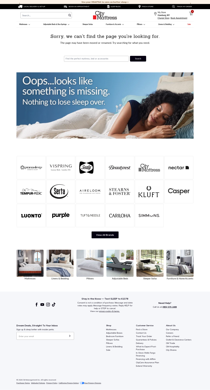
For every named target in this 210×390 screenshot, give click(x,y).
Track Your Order (144, 336)
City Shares (171, 350)
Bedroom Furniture (114, 336)
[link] (31, 6)
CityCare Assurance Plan (147, 362)
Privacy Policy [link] (51, 383)
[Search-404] (105, 105)
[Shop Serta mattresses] (60, 191)
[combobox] (46, 15)
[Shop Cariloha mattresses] (119, 215)
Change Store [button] (163, 18)
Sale (108, 350)
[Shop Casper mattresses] (178, 191)
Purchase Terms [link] (23, 383)
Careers (169, 333)
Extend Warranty (144, 366)
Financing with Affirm (146, 359)
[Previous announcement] (19, 3)
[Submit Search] (69, 15)
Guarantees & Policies (146, 339)
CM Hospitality (172, 346)
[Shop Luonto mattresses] (31, 215)
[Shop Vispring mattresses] (60, 167)
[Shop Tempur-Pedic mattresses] (31, 191)
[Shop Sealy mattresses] (90, 167)
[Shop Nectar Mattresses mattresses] (178, 167)
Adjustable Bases (114, 333)
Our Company (172, 329)
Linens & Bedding (114, 346)
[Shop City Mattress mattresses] (149, 167)
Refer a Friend (172, 336)
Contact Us (141, 333)
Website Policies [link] (38, 383)
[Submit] (70, 336)
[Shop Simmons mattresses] (149, 215)
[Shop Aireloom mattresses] (90, 191)
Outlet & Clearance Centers (178, 339)
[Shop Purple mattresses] (60, 215)
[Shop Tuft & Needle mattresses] (90, 215)
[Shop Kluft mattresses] (149, 191)
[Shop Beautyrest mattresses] (119, 167)
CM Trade (170, 343)
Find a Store (141, 329)
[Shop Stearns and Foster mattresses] (119, 191)
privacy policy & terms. (109, 311)
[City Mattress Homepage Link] (105, 15)
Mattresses (111, 329)
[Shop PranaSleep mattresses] (31, 167)
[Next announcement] (190, 3)
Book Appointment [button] (179, 18)
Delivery (139, 343)
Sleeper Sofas (112, 339)
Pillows (109, 343)
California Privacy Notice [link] (69, 383)
